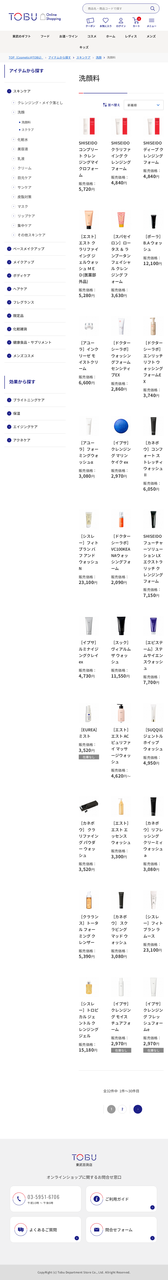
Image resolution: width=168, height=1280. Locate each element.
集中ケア (25, 225)
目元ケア (25, 177)
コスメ (91, 36)
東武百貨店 (84, 1164)
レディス (131, 36)
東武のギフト (21, 36)
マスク (23, 206)
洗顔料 (26, 122)
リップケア (26, 215)
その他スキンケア (32, 234)
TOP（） (26, 57)
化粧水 (23, 139)
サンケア (25, 187)
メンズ (151, 36)
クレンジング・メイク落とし (40, 102)
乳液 (21, 158)
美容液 (23, 148)
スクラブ (27, 129)
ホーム (110, 36)
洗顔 (21, 112)
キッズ (84, 47)
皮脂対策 (25, 196)
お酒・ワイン (68, 36)
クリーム (25, 168)
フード (45, 36)
